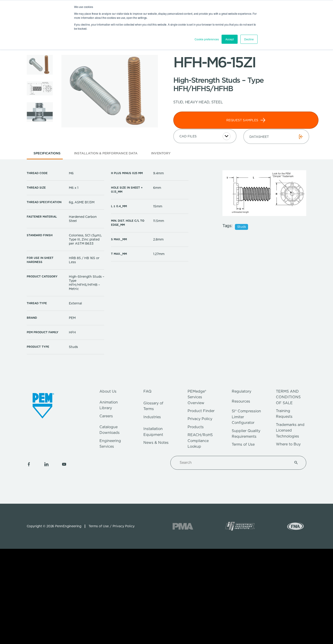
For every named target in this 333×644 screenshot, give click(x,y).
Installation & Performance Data (106, 153)
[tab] (47, 154)
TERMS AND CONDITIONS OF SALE (288, 397)
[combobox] (233, 462)
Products (196, 427)
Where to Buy (288, 444)
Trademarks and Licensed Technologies (290, 430)
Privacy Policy (200, 419)
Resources (241, 401)
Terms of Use (243, 444)
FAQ (147, 391)
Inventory (161, 153)
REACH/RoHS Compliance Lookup (200, 441)
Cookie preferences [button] (207, 39)
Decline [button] (249, 39)
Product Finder (201, 411)
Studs (241, 226)
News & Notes (156, 442)
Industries (152, 417)
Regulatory (241, 391)
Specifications (47, 153)
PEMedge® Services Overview (197, 397)
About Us (107, 391)
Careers (106, 416)
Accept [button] (229, 39)
